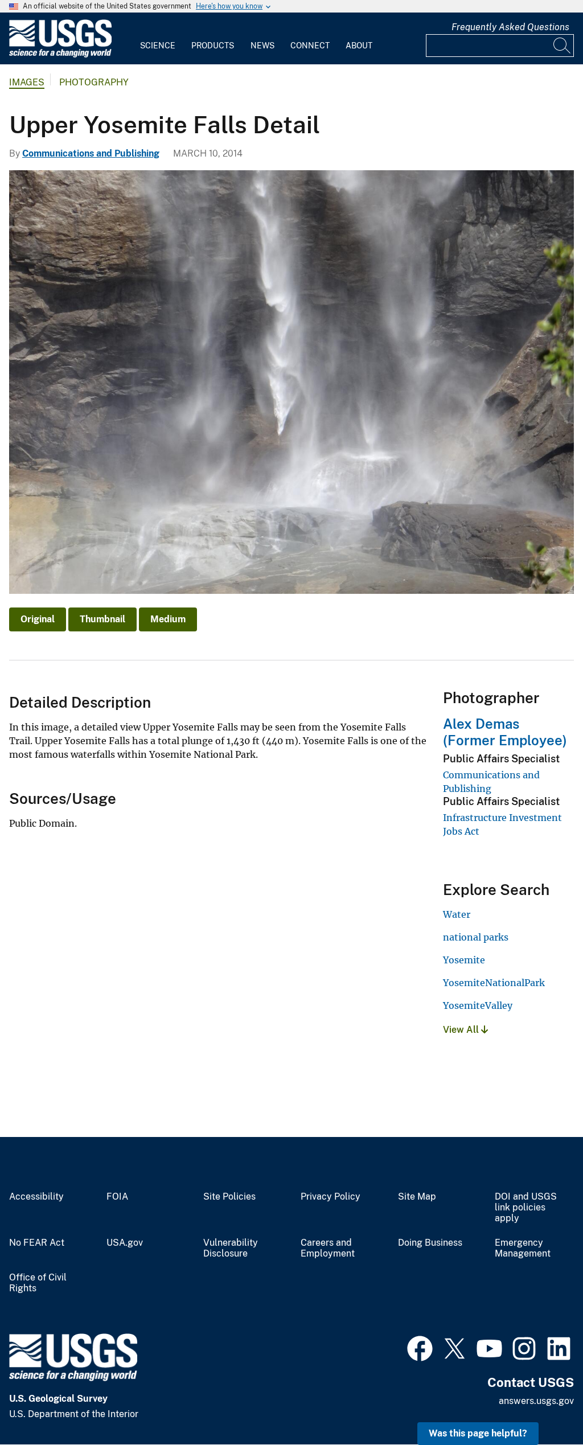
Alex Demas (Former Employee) (505, 732)
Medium (168, 619)
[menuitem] (157, 38)
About (359, 45)
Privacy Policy (330, 1197)
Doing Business (430, 1243)
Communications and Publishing (90, 153)
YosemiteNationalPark (494, 982)
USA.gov (124, 1243)
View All (462, 1029)
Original (37, 619)
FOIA (117, 1197)
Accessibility (36, 1197)
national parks (475, 937)
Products (212, 45)
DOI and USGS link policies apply (526, 1208)
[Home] (60, 55)
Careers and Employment (328, 1248)
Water (456, 914)
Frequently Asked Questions (510, 27)
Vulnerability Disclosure (230, 1248)
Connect (310, 45)
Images (26, 82)
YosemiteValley (477, 1005)
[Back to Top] (541, 1403)
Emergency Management (523, 1248)
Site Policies (229, 1197)
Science (157, 45)
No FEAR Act (36, 1243)
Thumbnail (102, 619)
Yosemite (464, 960)
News (262, 45)
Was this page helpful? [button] (478, 1433)
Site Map (417, 1197)
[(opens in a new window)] (420, 1347)
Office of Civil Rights (38, 1283)
